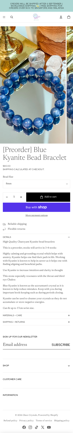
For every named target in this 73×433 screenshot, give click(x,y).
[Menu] (4, 17)
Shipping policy (61, 421)
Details (7, 237)
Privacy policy (26, 421)
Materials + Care (12, 315)
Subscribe (61, 345)
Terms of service (44, 421)
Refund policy (10, 421)
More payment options (37, 215)
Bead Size (8, 177)
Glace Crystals (30, 415)
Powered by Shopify (48, 415)
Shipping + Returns (14, 322)
